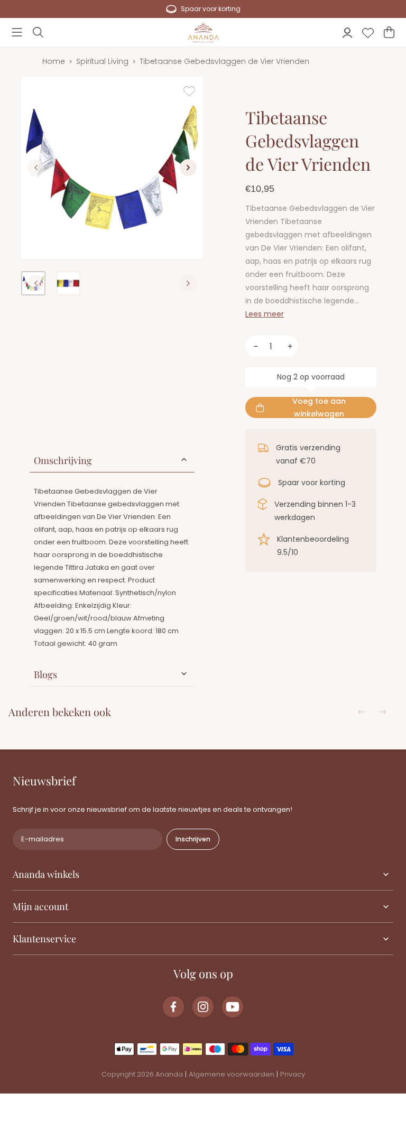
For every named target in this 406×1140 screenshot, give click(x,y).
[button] (16, 32)
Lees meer (264, 314)
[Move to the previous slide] (361, 712)
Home (53, 61)
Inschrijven (193, 839)
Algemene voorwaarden (231, 1074)
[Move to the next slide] (382, 712)
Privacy (292, 1074)
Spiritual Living (102, 61)
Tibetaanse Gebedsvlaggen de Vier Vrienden (224, 61)
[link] (173, 1006)
